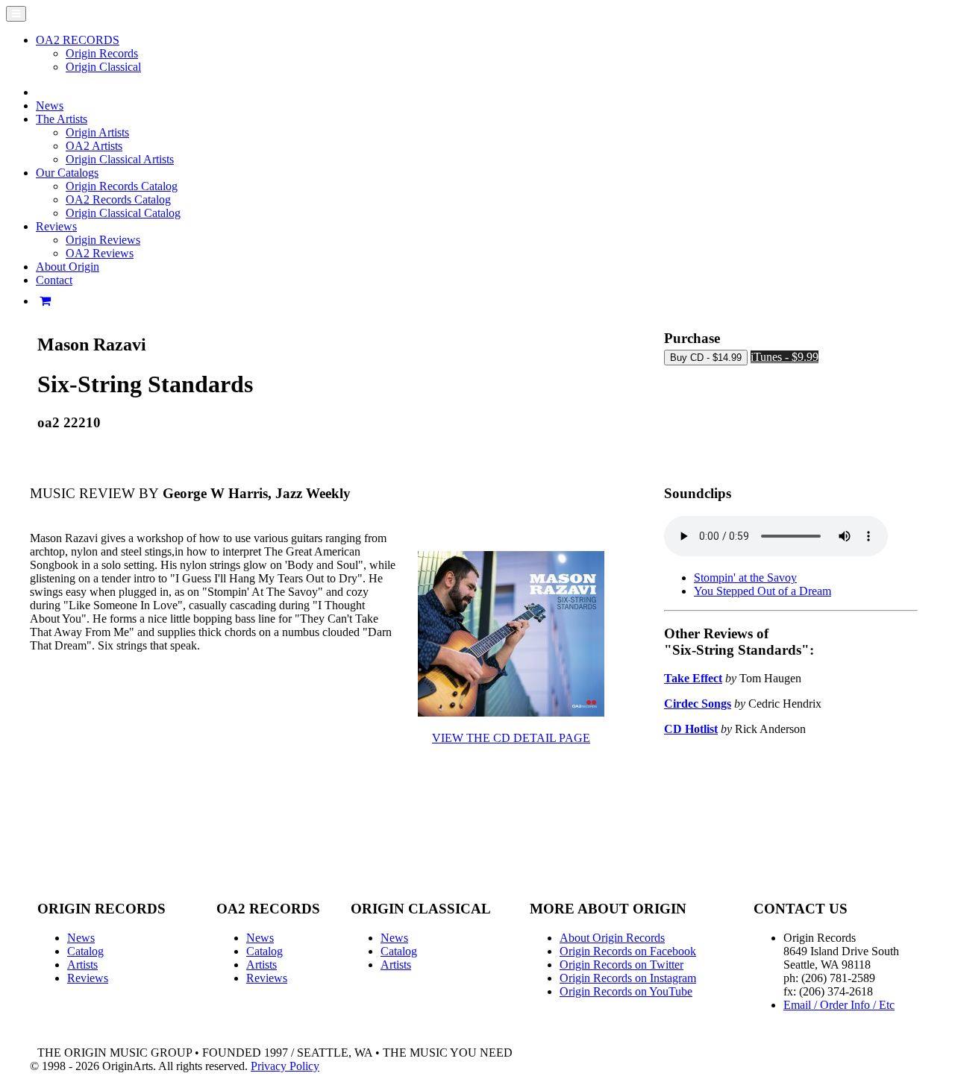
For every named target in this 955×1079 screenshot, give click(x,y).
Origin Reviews (103, 239)
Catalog (85, 951)
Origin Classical (103, 66)
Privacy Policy (285, 1066)
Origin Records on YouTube (626, 991)
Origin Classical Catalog (123, 213)
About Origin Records (612, 937)
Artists (82, 964)
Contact (54, 280)
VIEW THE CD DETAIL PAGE (511, 738)
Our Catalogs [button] (67, 172)
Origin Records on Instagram (628, 978)
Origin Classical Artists (120, 159)
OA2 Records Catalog (118, 199)
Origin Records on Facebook (628, 951)
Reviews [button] (56, 226)
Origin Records (102, 53)
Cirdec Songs (697, 703)
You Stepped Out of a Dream (762, 591)
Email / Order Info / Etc (839, 1004)
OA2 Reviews (100, 253)
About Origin (67, 266)
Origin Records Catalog (122, 186)
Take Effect (693, 678)
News (49, 105)
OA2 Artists (94, 145)
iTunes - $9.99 (784, 356)
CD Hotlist (691, 729)
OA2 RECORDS (77, 40)
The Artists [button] (61, 119)
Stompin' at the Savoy (745, 577)
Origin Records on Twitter (621, 964)
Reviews (87, 978)
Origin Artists (97, 132)
